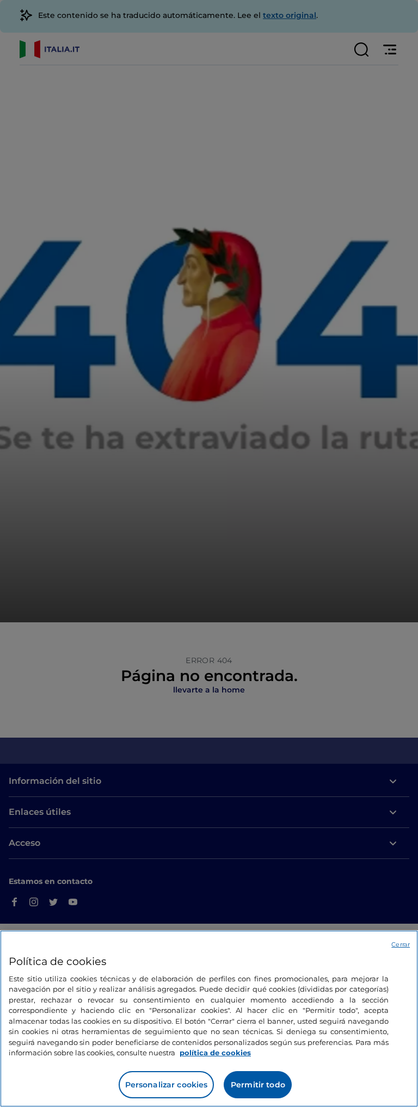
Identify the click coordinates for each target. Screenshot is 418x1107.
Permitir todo (258, 1085)
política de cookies (215, 1052)
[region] (209, 1018)
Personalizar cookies (166, 1085)
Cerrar (400, 944)
